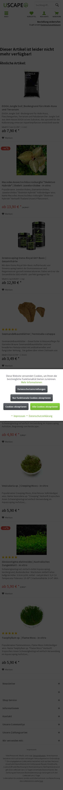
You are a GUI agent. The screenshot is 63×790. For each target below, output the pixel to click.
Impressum (19, 416)
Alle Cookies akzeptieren (45, 406)
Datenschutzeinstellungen (31, 389)
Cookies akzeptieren (16, 406)
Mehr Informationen (31, 382)
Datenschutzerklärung (40, 416)
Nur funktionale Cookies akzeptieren (31, 397)
